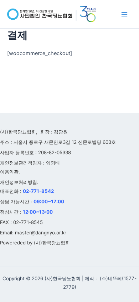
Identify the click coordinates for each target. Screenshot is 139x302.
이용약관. (10, 172)
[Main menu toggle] (124, 14)
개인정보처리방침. (19, 182)
